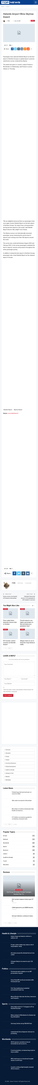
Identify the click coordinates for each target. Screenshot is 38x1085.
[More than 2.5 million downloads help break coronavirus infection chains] (7, 811)
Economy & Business (11, 763)
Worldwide (8, 780)
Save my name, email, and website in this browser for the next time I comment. (18, 690)
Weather (8, 776)
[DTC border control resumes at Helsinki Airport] (10, 634)
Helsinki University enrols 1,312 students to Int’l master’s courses (28, 598)
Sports (5, 846)
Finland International (11, 766)
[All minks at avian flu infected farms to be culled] (6, 955)
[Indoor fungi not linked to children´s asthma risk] (6, 938)
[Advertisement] (19, 144)
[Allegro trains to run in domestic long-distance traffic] (27, 634)
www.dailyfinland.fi (13, 413)
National (5, 839)
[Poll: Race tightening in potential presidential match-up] (6, 990)
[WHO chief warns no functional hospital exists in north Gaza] (6, 1061)
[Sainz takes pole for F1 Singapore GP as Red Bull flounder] (6, 1009)
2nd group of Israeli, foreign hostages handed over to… (19, 893)
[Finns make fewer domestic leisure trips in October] (10, 613)
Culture (5, 853)
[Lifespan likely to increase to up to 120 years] (6, 963)
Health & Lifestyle (10, 770)
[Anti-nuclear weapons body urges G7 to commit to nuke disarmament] (7, 901)
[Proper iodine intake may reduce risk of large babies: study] (6, 947)
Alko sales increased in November (22, 800)
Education (8, 753)
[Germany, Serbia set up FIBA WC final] (6, 1025)
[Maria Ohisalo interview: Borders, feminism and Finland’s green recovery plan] (6, 998)
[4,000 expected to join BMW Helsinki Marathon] (7, 909)
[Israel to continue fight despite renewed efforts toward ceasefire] (6, 1069)
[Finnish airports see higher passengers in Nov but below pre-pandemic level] (27, 613)
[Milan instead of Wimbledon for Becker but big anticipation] (6, 1017)
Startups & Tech (10, 773)
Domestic (8, 749)
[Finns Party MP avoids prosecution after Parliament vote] (6, 982)
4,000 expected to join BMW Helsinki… (23, 907)
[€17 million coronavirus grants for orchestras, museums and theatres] (7, 819)
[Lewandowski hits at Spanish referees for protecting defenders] (6, 1034)
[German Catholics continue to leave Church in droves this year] (7, 918)
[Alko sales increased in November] (7, 802)
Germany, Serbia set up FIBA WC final (21, 1023)
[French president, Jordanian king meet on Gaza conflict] (6, 1052)
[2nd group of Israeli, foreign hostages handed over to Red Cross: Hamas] (19, 886)
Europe (7, 756)
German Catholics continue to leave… (23, 916)
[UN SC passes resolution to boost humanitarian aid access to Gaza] (6, 1044)
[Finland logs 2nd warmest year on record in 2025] (7, 794)
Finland (7, 759)
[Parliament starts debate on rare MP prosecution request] (6, 973)
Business (5, 850)
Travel (32, 20)
